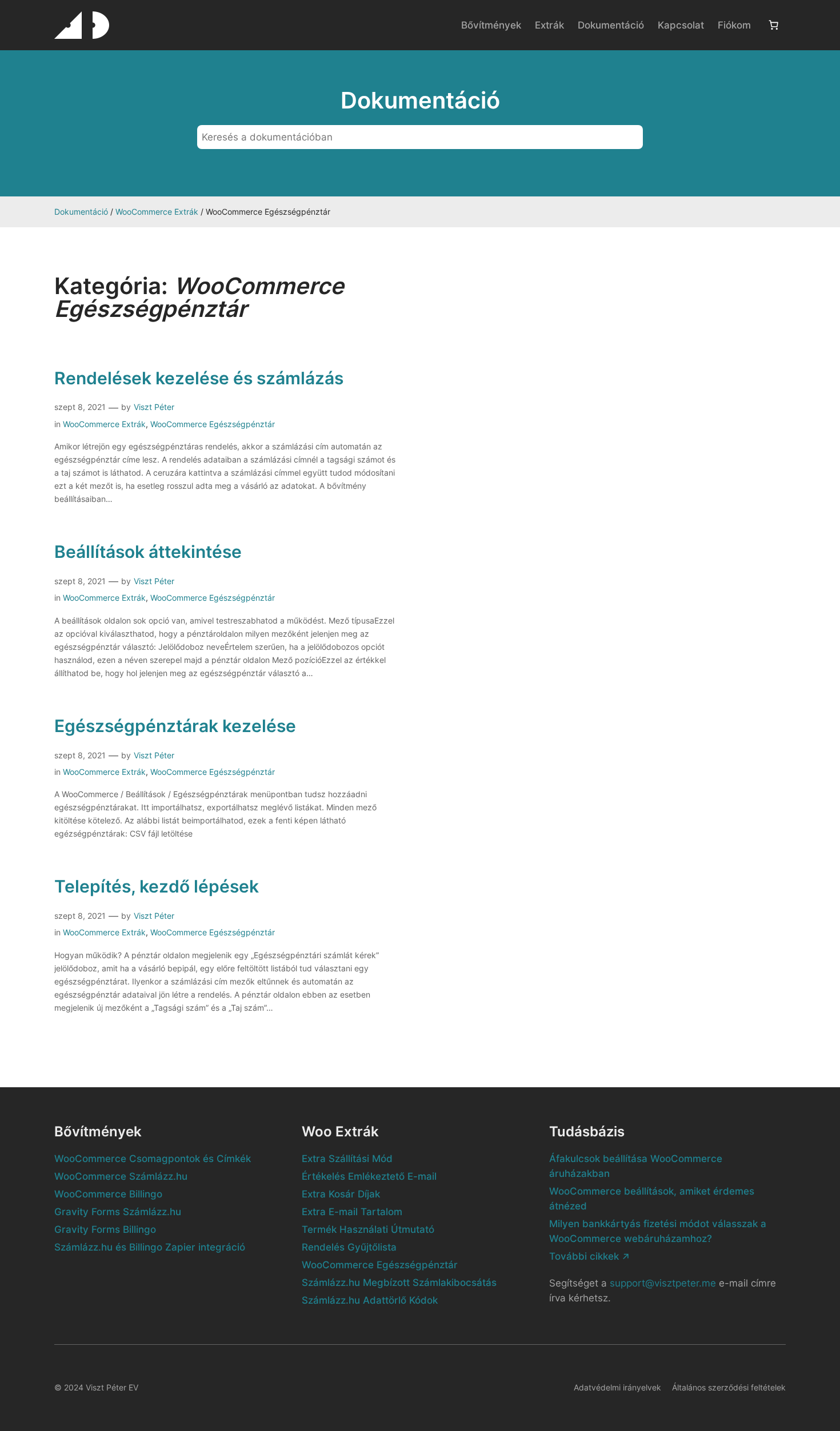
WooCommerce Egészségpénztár (212, 424)
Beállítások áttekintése (148, 552)
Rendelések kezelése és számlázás (198, 378)
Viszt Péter (154, 407)
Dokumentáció (81, 211)
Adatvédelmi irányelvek (617, 1387)
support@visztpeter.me (663, 1283)
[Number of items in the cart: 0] (774, 25)
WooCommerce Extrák (156, 211)
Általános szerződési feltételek (729, 1387)
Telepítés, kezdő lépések (156, 887)
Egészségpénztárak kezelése (175, 726)
